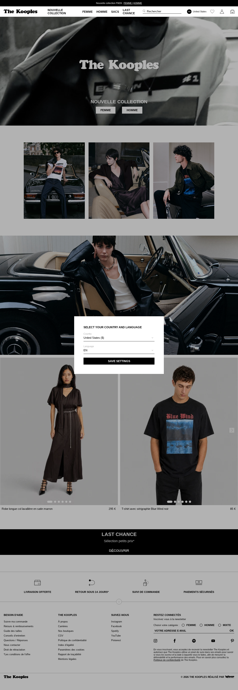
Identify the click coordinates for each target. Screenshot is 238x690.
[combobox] (119, 338)
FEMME (121, 3)
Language (89, 348)
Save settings (119, 361)
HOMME (131, 3)
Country (94, 336)
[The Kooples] (21, 11)
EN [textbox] (85, 350)
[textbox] (119, 337)
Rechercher (154, 11)
